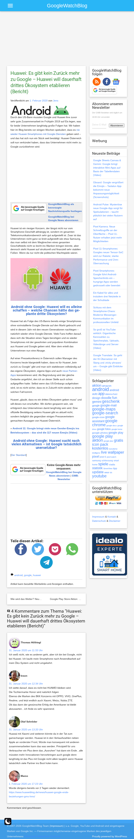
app (101, 393)
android (18, 575)
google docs (111, 425)
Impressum (98, 516)
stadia (112, 464)
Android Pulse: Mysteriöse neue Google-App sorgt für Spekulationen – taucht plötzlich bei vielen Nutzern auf (108, 212)
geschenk (111, 401)
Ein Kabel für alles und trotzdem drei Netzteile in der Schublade (107, 296)
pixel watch (111, 457)
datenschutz (111, 394)
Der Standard (18, 455)
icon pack (100, 444)
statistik (97, 468)
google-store (98, 417)
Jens (55, 100)
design (96, 397)
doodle (106, 398)
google (28, 575)
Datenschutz (99, 520)
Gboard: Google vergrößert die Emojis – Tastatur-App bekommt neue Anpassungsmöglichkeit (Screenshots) (108, 189)
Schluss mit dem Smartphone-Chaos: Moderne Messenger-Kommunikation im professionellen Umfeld (105, 315)
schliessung (107, 460)
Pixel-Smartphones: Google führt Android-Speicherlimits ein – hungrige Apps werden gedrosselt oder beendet (106, 278)
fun (114, 398)
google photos (100, 432)
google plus (108, 441)
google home (116, 429)
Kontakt (111, 516)
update (98, 472)
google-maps (104, 409)
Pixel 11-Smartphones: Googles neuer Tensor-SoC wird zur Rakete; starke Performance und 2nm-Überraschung (108, 256)
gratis (118, 440)
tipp (115, 468)
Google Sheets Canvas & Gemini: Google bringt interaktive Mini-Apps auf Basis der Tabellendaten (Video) (107, 167)
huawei (37, 575)
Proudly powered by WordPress (109, 836)
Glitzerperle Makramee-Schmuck (42, 836)
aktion (96, 385)
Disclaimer (114, 520)
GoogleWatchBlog (67, 5)
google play (116, 432)
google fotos (104, 428)
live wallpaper (112, 452)
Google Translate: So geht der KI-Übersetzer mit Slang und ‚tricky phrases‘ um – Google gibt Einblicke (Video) (108, 362)
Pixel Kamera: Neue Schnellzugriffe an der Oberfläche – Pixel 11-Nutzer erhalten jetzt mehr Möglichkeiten (107, 234)
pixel (95, 456)
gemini (96, 401)
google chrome (104, 423)
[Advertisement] (67, 40)
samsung (96, 460)
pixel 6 (103, 457)
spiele (103, 464)
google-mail (108, 405)
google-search (105, 413)
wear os (108, 472)
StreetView (107, 468)
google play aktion (102, 438)
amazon (106, 385)
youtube (99, 476)
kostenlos (100, 448)
